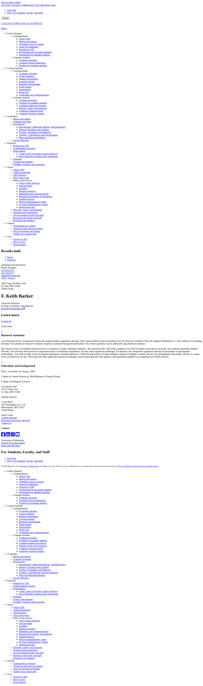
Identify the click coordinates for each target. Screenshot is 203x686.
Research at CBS (21, 583)
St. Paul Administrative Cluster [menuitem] (33, 204)
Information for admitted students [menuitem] (34, 55)
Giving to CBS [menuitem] (20, 239)
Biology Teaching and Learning (34, 567)
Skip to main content (11, 2)
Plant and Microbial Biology (32, 575)
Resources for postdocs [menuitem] (24, 220)
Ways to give (19, 679)
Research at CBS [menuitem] (21, 145)
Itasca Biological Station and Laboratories (38, 594)
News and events (21, 615)
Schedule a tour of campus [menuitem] (31, 44)
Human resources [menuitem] (27, 191)
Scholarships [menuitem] (25, 89)
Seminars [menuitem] (17, 159)
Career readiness (26, 514)
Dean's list (24, 530)
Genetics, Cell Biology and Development (38, 572)
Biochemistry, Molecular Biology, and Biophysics (42, 564)
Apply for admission (28, 484)
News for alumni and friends (26, 669)
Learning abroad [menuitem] (26, 81)
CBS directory (20, 612)
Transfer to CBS (26, 487)
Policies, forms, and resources (33, 546)
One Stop (11, 10)
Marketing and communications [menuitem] (34, 194)
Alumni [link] (10, 223)
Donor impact (19, 682)
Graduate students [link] (21, 57)
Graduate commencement (31, 548)
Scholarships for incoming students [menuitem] (35, 52)
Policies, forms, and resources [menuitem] (33, 108)
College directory (9, 418)
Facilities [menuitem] (23, 188)
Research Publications (11, 308)
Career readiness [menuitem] (26, 76)
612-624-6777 (8, 273)
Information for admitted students (34, 492)
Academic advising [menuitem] (28, 73)
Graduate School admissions (32, 500)
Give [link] (9, 236)
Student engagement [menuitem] (28, 79)
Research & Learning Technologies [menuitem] (35, 196)
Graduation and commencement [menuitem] (34, 95)
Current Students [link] (15, 68)
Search (5, 18)
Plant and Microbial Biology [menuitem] (32, 137)
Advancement (25, 623)
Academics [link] (12, 116)
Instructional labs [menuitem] (27, 207)
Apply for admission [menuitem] (28, 47)
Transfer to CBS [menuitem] (26, 49)
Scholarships (25, 527)
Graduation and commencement (34, 532)
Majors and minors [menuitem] (28, 41)
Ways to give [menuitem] (19, 242)
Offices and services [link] (22, 180)
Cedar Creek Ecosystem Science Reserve (38, 591)
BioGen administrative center (32, 639)
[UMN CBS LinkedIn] (8, 435)
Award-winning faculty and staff (28, 653)
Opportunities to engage (24, 663)
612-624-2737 (8, 270)
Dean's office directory (29, 620)
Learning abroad (26, 519)
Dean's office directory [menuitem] (29, 183)
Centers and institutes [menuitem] (23, 162)
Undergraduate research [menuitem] (24, 148)
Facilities (23, 626)
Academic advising (28, 511)
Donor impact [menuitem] (19, 244)
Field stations (19, 588)
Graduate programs (28, 498)
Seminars (17, 596)
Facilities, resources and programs (29, 602)
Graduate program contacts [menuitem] (31, 113)
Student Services (27, 637)
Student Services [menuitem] (27, 199)
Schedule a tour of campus (31, 481)
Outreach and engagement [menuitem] (25, 212)
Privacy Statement (125, 466)
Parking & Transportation (13, 443)
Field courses (25, 524)
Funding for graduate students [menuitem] (33, 65)
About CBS (24, 476)
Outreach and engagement (25, 650)
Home (10, 257)
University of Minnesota (29, 466)
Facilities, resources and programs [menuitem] (29, 164)
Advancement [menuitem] (25, 186)
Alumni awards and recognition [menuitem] (28, 228)
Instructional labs (27, 645)
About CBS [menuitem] (24, 39)
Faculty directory (21, 578)
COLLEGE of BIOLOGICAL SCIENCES (21, 23)
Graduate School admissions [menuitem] (32, 63)
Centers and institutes (23, 599)
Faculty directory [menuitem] (21, 140)
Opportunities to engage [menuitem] (24, 226)
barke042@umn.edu (10, 275)
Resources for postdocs (24, 658)
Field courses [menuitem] (25, 87)
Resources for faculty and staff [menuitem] (27, 218)
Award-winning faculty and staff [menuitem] (28, 215)
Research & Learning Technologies (35, 634)
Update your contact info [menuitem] (24, 234)
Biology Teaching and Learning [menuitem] (34, 129)
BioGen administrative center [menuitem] (32, 202)
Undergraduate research (24, 586)
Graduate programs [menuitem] (28, 60)
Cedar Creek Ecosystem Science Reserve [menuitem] (38, 153)
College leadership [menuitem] (21, 172)
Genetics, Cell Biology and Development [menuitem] (38, 135)
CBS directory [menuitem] (20, 175)
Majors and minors (28, 479)
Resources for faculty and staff (15, 420)
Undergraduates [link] (20, 36)
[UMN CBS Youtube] (17, 435)
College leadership (21, 610)
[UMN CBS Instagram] (13, 435)
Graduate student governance (32, 543)
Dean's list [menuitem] (24, 92)
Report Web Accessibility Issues (145, 466)
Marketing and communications (34, 631)
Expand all (6, 321)
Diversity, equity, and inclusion (27, 647)
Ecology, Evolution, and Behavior (35, 570)
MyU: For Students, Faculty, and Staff (25, 13)
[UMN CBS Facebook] (3, 435)
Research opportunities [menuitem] (29, 84)
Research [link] (11, 143)
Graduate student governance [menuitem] (32, 105)
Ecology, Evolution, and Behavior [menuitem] (35, 132)
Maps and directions (10, 445)
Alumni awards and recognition (28, 666)
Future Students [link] (14, 33)
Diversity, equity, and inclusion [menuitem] (27, 210)
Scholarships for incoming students (35, 490)
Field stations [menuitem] (19, 151)
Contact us (6, 423)
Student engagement (28, 516)
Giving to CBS (20, 677)
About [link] (10, 167)
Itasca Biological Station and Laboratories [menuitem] (38, 156)
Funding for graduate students (33, 503)
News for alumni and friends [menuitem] (26, 231)
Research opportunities (29, 522)
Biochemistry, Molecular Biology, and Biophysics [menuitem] (42, 127)
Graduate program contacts (31, 551)
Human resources (27, 628)
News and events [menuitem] (21, 178)
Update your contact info (24, 671)
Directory (11, 260)
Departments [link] (19, 124)
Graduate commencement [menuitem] (31, 111)
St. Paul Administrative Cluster (33, 642)
